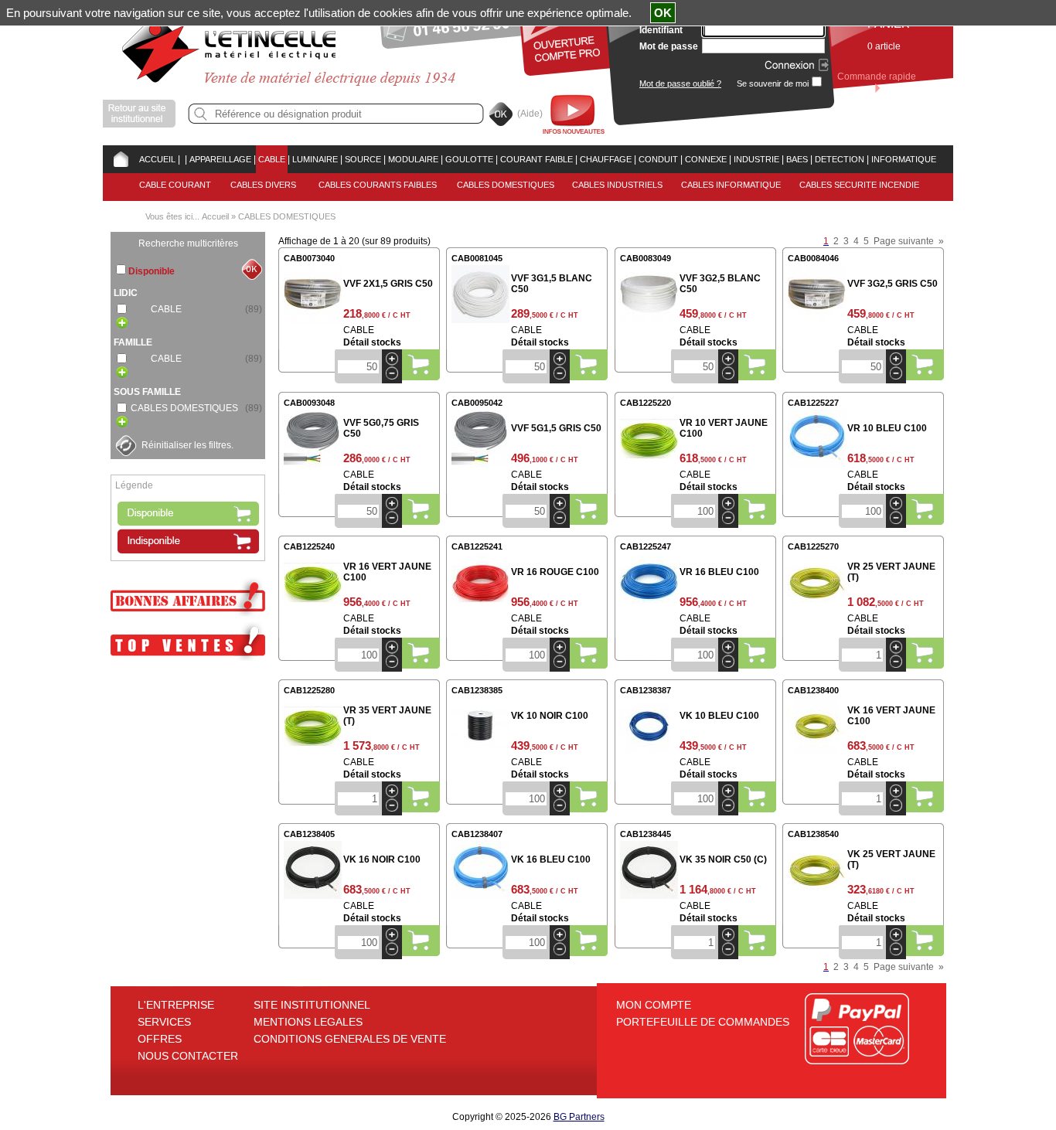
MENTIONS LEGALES (308, 1022)
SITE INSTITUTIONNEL (312, 1005)
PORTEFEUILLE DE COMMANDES (702, 1022)
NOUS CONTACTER (188, 1056)
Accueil (215, 216)
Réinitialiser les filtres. (187, 445)
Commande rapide (876, 76)
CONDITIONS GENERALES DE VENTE (350, 1039)
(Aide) (530, 113)
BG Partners (579, 1116)
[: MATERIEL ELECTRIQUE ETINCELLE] (182, 159)
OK (663, 12)
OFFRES (160, 1039)
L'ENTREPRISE (176, 1005)
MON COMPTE (653, 1005)
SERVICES (164, 1022)
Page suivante (904, 241)
